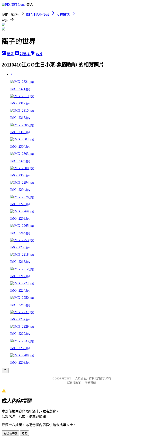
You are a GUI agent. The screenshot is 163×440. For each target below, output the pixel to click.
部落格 (25, 54)
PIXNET (66, 378)
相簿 (10, 54)
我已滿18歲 (10, 433)
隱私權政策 (74, 382)
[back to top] (5, 370)
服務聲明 (90, 382)
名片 (39, 54)
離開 (24, 433)
